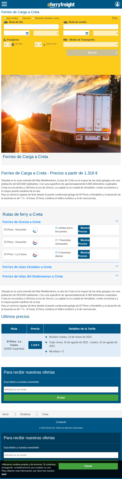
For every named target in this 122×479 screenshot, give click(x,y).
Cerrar (88, 466)
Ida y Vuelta (12, 18)
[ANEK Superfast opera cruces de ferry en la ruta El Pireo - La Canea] (35, 254)
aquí (4, 474)
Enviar (61, 397)
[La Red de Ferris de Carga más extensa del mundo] (61, 5)
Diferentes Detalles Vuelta (47, 18)
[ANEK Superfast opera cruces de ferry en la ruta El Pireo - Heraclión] (35, 242)
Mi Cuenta (117, 4)
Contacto (61, 422)
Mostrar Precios (84, 230)
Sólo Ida (26, 18)
